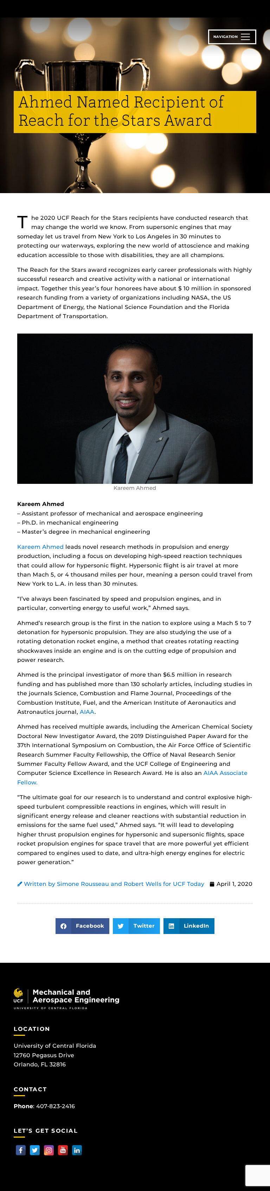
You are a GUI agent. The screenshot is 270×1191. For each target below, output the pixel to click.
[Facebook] (20, 1150)
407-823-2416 (55, 1106)
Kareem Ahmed (40, 547)
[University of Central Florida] (60, 8)
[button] (83, 926)
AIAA (86, 712)
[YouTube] (63, 1150)
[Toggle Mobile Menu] (254, 8)
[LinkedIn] (77, 1150)
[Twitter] (35, 1150)
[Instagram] (49, 1150)
